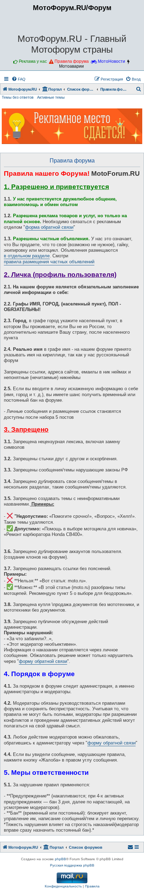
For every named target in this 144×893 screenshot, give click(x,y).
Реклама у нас (33, 61)
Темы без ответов (18, 97)
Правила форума (72, 61)
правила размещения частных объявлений (49, 261)
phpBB (60, 859)
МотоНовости (111, 61)
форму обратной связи (43, 661)
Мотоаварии (71, 66)
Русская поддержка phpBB (72, 865)
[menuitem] (19, 79)
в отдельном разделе (27, 255)
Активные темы (51, 97)
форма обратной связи (49, 227)
